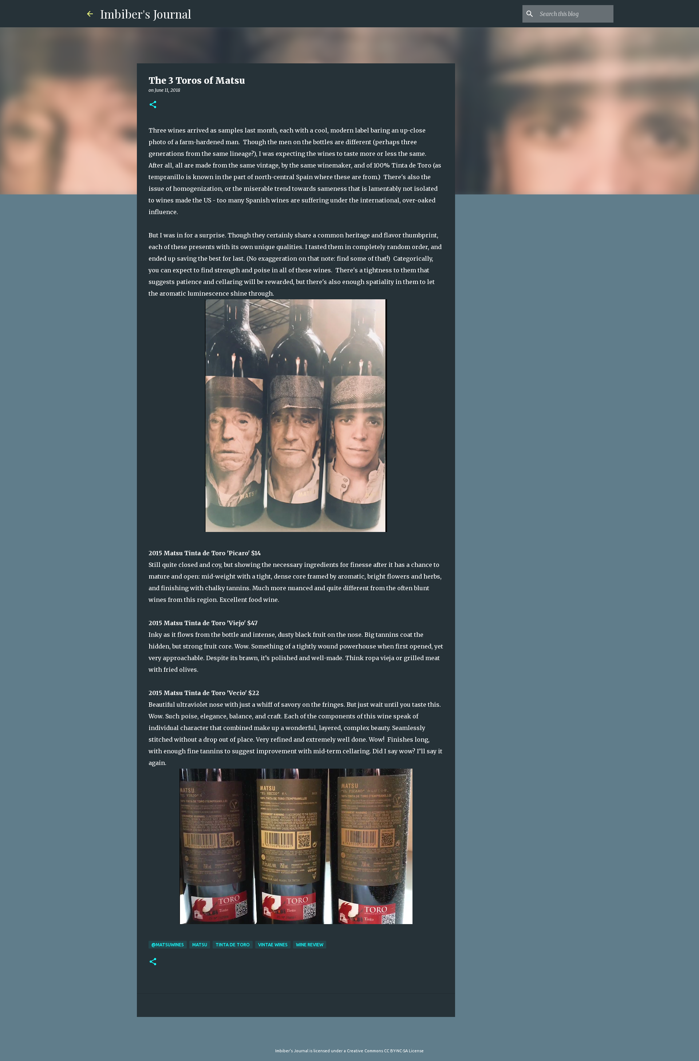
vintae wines (273, 944)
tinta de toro (233, 944)
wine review (309, 944)
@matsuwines (167, 944)
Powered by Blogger (354, 1036)
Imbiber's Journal (145, 13)
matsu (199, 944)
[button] (153, 105)
